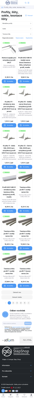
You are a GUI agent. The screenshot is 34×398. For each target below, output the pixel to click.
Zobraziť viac (17, 292)
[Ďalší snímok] (31, 340)
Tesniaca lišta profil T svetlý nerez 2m (25, 189)
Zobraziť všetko (17, 297)
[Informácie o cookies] (3, 390)
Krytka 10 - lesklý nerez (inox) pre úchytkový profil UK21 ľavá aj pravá (25, 105)
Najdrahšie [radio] (29, 38)
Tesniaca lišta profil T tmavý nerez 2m (25, 271)
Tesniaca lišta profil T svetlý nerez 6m (9, 271)
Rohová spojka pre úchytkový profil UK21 (9, 60)
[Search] (25, 2)
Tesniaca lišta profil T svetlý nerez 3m (25, 233)
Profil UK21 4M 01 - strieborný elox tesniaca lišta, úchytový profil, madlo (9, 192)
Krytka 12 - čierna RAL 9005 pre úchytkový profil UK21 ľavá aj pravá (25, 149)
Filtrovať (30, 15)
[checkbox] (3, 327)
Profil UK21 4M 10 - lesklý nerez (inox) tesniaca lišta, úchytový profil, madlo (25, 62)
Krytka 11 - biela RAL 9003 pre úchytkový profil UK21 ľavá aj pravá (9, 149)
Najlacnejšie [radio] (19, 38)
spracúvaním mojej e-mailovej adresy (18, 327)
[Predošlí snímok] (3, 340)
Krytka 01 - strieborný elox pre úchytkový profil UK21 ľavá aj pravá (9, 106)
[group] (17, 38)
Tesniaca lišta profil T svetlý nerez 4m (9, 233)
